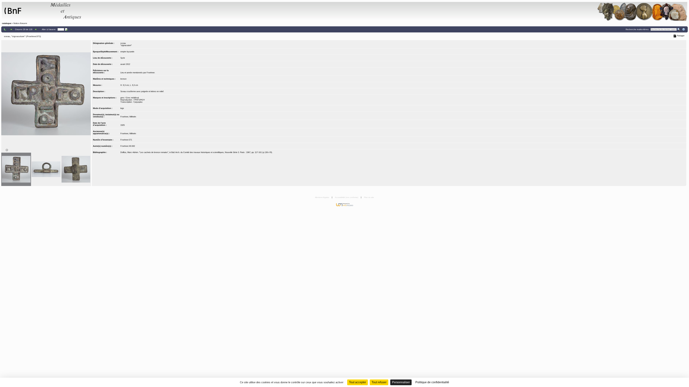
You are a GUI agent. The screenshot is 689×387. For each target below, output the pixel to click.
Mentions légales (322, 197)
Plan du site (369, 197)
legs (122, 108)
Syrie (122, 58)
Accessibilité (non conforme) (347, 197)
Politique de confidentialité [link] (432, 382)
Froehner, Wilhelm (128, 117)
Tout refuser (379, 382)
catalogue (6, 23)
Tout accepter (357, 382)
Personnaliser (401, 382)
